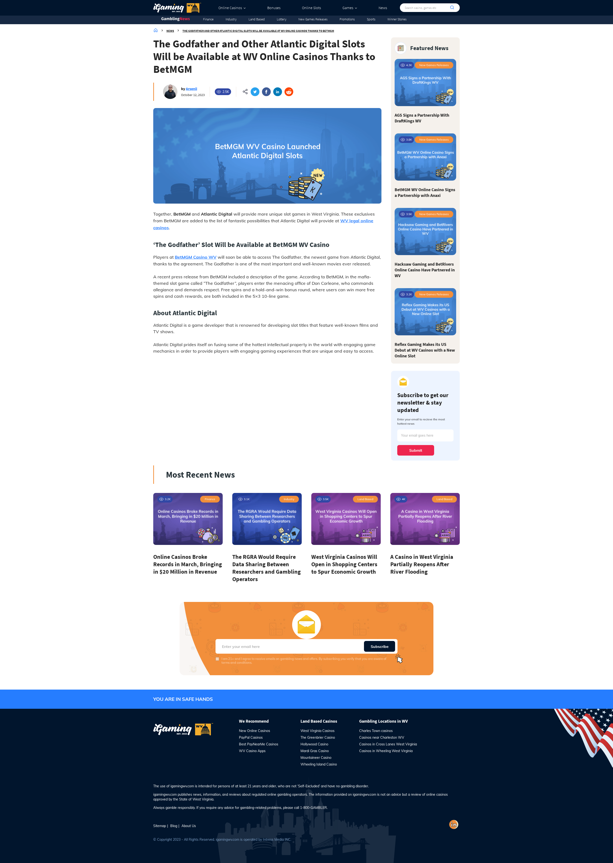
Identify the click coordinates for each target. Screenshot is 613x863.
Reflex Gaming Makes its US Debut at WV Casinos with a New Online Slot (425, 350)
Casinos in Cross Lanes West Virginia (388, 744)
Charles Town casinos (376, 731)
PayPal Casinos (251, 737)
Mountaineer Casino (316, 757)
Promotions (347, 19)
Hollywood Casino (314, 744)
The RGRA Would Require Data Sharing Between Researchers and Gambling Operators (266, 568)
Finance (208, 19)
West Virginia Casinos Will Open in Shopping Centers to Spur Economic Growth (344, 564)
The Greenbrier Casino (318, 737)
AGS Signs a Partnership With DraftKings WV (422, 118)
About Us (189, 826)
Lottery (281, 19)
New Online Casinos (254, 731)
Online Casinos (230, 7)
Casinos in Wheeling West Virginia (386, 751)
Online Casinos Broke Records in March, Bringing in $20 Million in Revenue (187, 564)
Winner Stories (397, 19)
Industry (231, 19)
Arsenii (191, 88)
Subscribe (380, 646)
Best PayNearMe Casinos (258, 744)
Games (347, 7)
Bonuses (273, 7)
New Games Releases (313, 19)
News (383, 7)
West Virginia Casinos (318, 731)
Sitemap (159, 826)
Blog (173, 826)
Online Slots (311, 7)
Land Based (257, 19)
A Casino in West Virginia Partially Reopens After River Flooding (421, 564)
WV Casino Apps (252, 751)
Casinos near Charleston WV (381, 737)
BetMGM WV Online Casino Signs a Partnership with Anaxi (425, 192)
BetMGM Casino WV (195, 257)
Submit (415, 450)
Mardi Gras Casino (315, 751)
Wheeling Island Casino (319, 764)
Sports (371, 19)
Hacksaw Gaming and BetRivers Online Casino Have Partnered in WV (425, 269)
